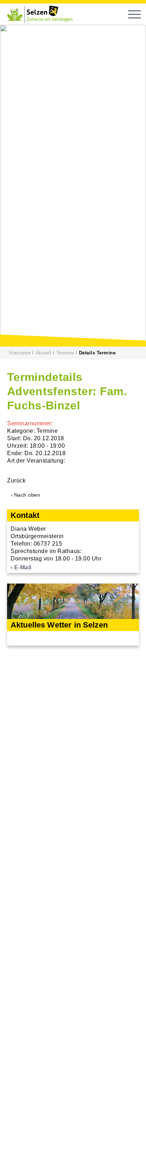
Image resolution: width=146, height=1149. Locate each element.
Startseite (19, 352)
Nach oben (27, 495)
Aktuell (43, 352)
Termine (65, 352)
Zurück (16, 480)
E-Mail (23, 567)
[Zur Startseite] (42, 14)
